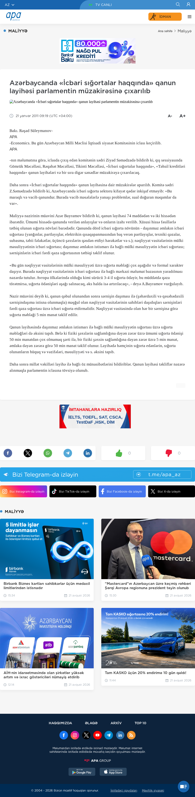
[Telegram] (108, 735)
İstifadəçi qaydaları (124, 790)
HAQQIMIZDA (60, 723)
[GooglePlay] (82, 772)
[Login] (188, 4)
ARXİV (116, 723)
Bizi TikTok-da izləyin (74, 491)
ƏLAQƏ (91, 723)
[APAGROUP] (97, 760)
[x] (86, 735)
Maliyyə (184, 31)
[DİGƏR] (188, 16)
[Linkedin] (120, 735)
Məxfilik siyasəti (153, 790)
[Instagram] (75, 735)
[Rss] (131, 735)
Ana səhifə (165, 31)
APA (13, 137)
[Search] (178, 4)
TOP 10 (140, 723)
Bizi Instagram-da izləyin (27, 491)
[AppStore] (113, 772)
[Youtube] (97, 735)
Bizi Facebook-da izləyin (124, 491)
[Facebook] (63, 735)
